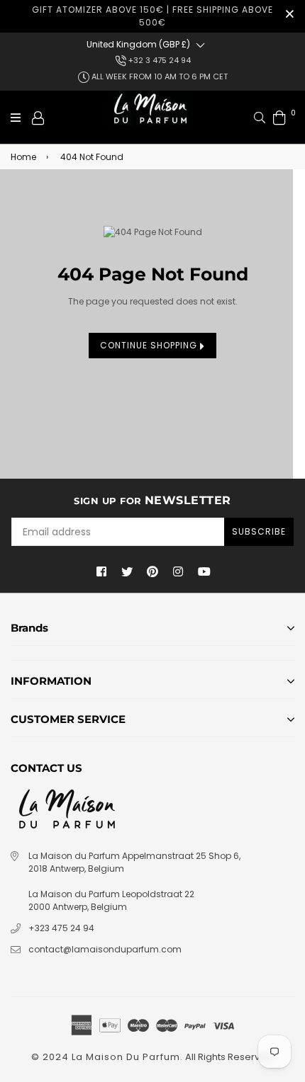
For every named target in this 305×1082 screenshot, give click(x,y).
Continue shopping (150, 345)
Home (23, 157)
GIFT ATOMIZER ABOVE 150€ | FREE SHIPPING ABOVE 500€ (152, 16)
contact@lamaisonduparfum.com (105, 949)
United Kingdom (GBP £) (138, 44)
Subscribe (259, 531)
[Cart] (279, 117)
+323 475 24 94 (61, 928)
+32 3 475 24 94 (158, 60)
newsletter (152, 500)
